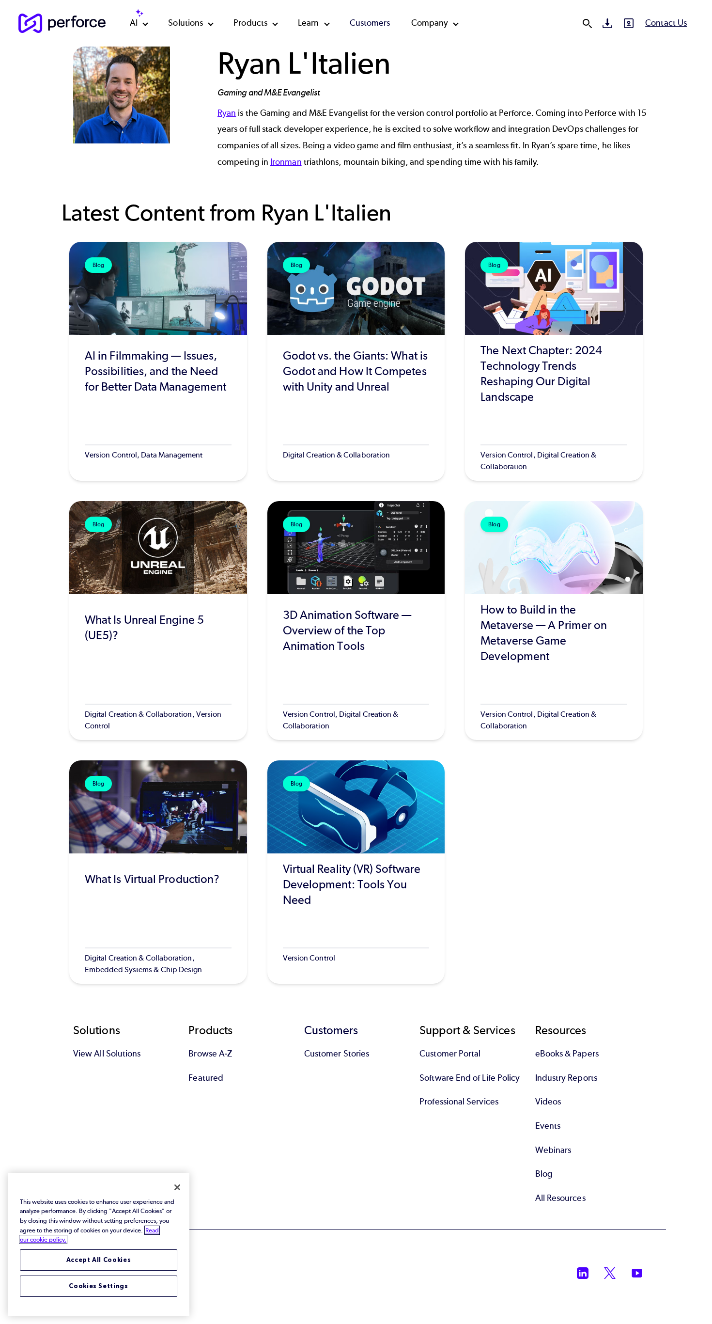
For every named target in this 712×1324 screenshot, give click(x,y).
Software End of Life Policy (469, 1077)
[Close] (177, 1187)
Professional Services (458, 1101)
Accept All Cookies (98, 1259)
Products (250, 22)
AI (134, 22)
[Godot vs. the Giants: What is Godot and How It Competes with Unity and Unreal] (356, 361)
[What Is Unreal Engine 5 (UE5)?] (158, 620)
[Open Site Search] (587, 23)
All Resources (560, 1198)
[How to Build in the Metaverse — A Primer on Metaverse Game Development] (553, 620)
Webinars (553, 1150)
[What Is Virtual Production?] (158, 872)
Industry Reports (566, 1077)
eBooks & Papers (567, 1053)
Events (547, 1125)
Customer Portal (449, 1053)
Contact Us (666, 22)
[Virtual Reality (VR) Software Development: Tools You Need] (356, 872)
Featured (205, 1077)
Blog (544, 1173)
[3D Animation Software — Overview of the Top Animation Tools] (356, 620)
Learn (308, 22)
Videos (548, 1101)
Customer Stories (336, 1053)
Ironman (286, 162)
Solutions (185, 22)
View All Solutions (106, 1053)
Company (430, 22)
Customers (370, 22)
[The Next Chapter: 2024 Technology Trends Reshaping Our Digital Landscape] (553, 361)
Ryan (226, 113)
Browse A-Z (210, 1053)
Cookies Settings (98, 1286)
